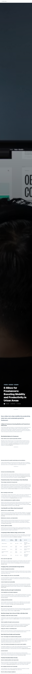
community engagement (9, 445)
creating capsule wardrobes (10, 664)
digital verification (17, 610)
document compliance (4, 597)
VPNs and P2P (25, 609)
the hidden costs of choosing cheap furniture (17, 604)
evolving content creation (22, 655)
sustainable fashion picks (5, 586)
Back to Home (4, 1)
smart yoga (17, 505)
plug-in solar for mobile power (7, 579)
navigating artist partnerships (26, 648)
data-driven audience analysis (18, 528)
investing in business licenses (6, 523)
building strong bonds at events (25, 476)
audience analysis (16, 618)
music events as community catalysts (20, 626)
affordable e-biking (4, 564)
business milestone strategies (12, 488)
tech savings (28, 488)
